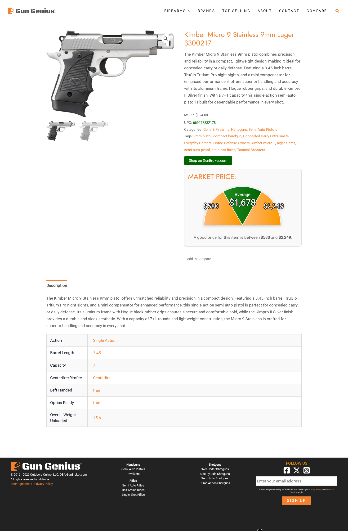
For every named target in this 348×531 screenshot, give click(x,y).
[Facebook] (286, 470)
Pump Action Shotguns (215, 483)
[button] (188, 10)
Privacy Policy (43, 484)
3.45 (97, 353)
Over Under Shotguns (215, 469)
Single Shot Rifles (133, 494)
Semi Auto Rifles (133, 485)
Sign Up (296, 500)
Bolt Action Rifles (133, 490)
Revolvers (133, 474)
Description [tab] (56, 285)
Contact (289, 11)
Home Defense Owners (231, 143)
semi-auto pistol (197, 150)
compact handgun (227, 136)
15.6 (97, 417)
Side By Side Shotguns (215, 474)
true (96, 390)
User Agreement (21, 484)
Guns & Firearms (216, 129)
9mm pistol (203, 136)
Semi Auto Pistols (263, 129)
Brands (206, 11)
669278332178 (204, 123)
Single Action (104, 340)
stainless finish (224, 150)
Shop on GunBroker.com (208, 160)
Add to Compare (199, 259)
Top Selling (236, 11)
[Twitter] (296, 470)
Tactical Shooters (251, 150)
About (265, 11)
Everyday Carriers (198, 143)
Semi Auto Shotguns (214, 478)
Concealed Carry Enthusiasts (266, 136)
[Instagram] (306, 470)
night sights (286, 143)
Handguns (239, 129)
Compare (317, 11)
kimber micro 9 (263, 143)
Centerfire (102, 377)
